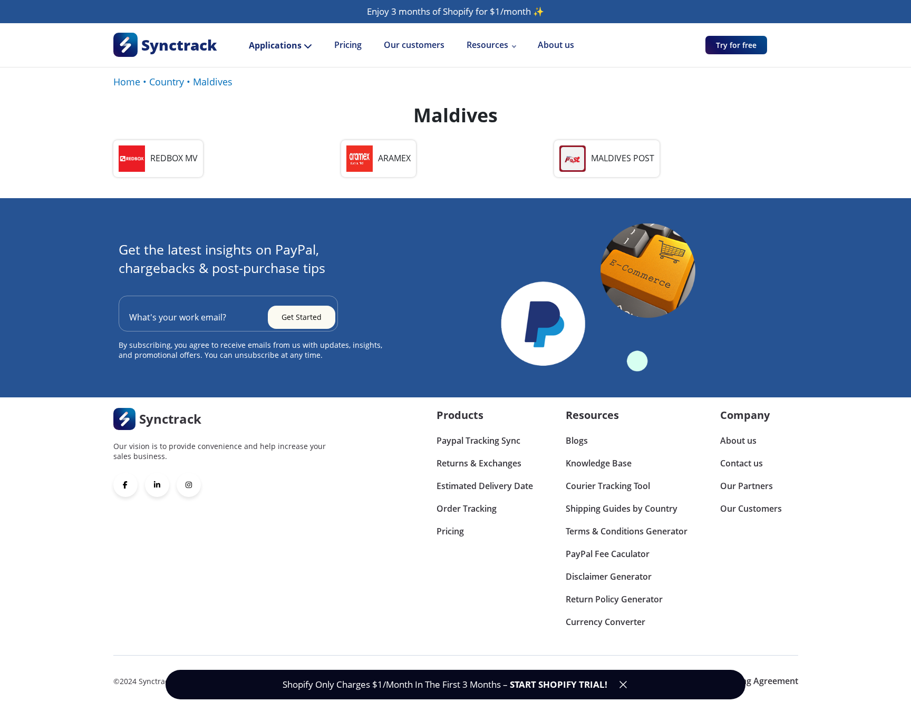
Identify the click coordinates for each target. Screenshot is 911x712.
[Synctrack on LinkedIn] (157, 485)
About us (556, 45)
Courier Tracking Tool (608, 486)
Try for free (736, 45)
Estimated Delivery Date (485, 486)
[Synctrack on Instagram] (189, 485)
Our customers (414, 45)
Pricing (348, 45)
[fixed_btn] (623, 684)
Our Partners (746, 486)
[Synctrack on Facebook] (125, 485)
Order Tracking (467, 508)
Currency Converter (605, 622)
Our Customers (751, 508)
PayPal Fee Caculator (608, 554)
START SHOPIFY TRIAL (557, 684)
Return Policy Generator (614, 599)
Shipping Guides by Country (621, 508)
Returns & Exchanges (479, 463)
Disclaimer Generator (609, 576)
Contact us (741, 463)
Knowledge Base (599, 463)
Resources (487, 45)
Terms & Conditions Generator (626, 531)
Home (126, 81)
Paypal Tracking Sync (478, 440)
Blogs (577, 440)
